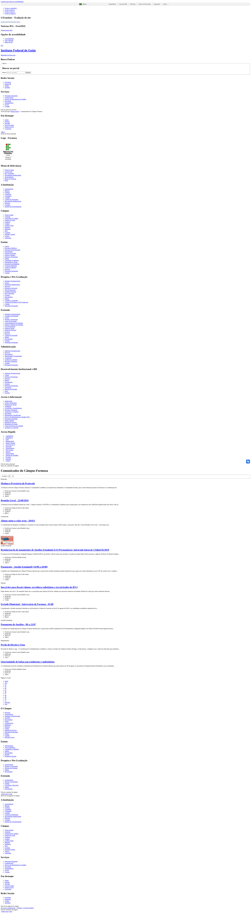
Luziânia (7, 232)
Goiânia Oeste (9, 225)
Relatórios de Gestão (11, 424)
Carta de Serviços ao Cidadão (14, 426)
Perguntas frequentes (11, 96)
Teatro (7, 721)
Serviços (7, 269)
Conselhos (8, 194)
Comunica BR (123, 4)
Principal (7, 712)
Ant (6, 683)
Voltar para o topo (6, 794)
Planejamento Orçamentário (13, 356)
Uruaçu (7, 236)
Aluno (7, 120)
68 (5, 695)
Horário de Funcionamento (13, 206)
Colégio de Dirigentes (11, 199)
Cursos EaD (8, 172)
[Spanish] (16, 22)
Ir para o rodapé (10, 13)
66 (5, 692)
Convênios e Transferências (13, 408)
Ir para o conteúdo (11, 8)
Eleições (7, 203)
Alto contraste (9, 40)
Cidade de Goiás (10, 220)
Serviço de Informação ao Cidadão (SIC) (17, 417)
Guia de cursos (9, 125)
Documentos (9, 251)
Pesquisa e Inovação (11, 288)
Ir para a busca (10, 12)
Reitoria (7, 190)
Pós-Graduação (9, 293)
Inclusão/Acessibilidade (12, 264)
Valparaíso (8, 238)
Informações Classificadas (13, 415)
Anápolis (7, 217)
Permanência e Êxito (11, 262)
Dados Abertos (9, 420)
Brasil (85, 4)
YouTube (7, 903)
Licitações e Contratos (11, 412)
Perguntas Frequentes (11, 271)
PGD (6, 180)
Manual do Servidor (11, 389)
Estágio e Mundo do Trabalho (14, 325)
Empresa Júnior (9, 328)
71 (5, 701)
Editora (7, 452)
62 (5, 685)
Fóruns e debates (10, 255)
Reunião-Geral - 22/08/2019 (15, 500)
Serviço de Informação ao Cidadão (15, 99)
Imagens (8, 459)
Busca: (4, 72)
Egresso (7, 121)
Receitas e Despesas (11, 361)
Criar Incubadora (10, 326)
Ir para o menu (10, 10)
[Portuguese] (2, 22)
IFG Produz (9, 450)
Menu (3, 132)
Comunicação (9, 97)
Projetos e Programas (11, 257)
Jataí (6, 231)
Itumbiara (8, 229)
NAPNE (7, 718)
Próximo (7, 702)
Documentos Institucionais (13, 175)
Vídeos (7, 461)
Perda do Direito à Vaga (13, 644)
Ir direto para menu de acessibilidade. (12, 1)
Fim (6, 704)
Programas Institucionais (12, 284)
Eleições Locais (9, 737)
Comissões (8, 196)
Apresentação (9, 189)
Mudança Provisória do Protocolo (18, 483)
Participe (132, 4)
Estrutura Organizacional (12, 250)
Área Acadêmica (10, 747)
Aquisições (8, 358)
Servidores (8, 413)
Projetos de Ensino (10, 756)
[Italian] (13, 22)
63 (5, 686)
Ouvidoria (8, 101)
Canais (165, 4)
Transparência (9, 103)
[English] (5, 22)
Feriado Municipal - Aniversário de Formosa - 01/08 (27, 604)
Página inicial (14, 111)
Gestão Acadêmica (10, 267)
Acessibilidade (9, 38)
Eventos (7, 295)
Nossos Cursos (9, 170)
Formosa (7, 222)
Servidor (7, 123)
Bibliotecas (9, 438)
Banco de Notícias (10, 179)
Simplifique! (112, 4)
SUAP (7, 104)
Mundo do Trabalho (11, 455)
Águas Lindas (9, 215)
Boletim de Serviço (11, 422)
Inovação (8, 446)
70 (5, 699)
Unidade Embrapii (10, 292)
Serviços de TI (10, 445)
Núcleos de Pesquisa (11, 768)
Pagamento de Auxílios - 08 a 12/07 (18, 624)
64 (5, 688)
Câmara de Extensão (11, 335)
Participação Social (10, 404)
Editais (7, 258)
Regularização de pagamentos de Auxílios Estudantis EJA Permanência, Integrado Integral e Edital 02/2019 (55, 550)
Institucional (8, 401)
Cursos (7, 246)
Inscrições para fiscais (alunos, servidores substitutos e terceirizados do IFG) (39, 587)
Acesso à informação (145, 4)
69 (5, 697)
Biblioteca (8, 725)
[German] (10, 22)
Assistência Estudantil (11, 316)
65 (5, 690)
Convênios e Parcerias (11, 785)
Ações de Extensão (11, 321)
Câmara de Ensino (10, 253)
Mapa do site (9, 42)
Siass (6, 391)
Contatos (7, 205)
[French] (8, 22)
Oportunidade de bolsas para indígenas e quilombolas (28, 661)
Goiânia (7, 224)
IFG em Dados (9, 173)
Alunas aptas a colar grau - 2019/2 (18, 520)
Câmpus (7, 192)
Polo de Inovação (10, 290)
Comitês (7, 198)
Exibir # (5, 476)
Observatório (9, 453)
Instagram (8, 899)
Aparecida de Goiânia (11, 218)
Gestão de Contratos (11, 359)
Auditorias (8, 406)
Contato (7, 106)
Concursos (8, 128)
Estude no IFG (9, 127)
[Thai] (18, 22)
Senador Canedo (10, 234)
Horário (7, 754)
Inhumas (7, 227)
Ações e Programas (11, 403)
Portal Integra (9, 448)
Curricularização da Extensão (14, 323)
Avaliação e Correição (11, 427)
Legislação (157, 4)
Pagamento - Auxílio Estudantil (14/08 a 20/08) (24, 567)
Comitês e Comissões (11, 300)
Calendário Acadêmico (12, 260)
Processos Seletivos (11, 248)
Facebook (8, 897)
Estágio (7, 783)
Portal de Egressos (10, 330)
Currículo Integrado (11, 266)
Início (6, 681)
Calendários (9, 436)
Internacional (9, 441)
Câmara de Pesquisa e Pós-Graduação (16, 302)
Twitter (7, 901)
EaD (7, 439)
